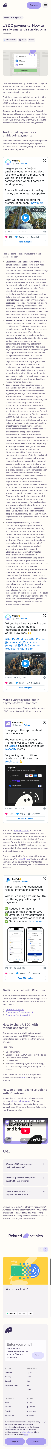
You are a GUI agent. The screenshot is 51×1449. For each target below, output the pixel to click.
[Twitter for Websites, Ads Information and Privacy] (44, 232)
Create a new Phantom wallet (19, 1012)
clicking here (27, 1432)
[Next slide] (45, 1249)
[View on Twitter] (44, 162)
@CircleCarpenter (29, 645)
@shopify (10, 749)
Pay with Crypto (21, 830)
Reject (15, 1441)
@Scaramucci (29, 642)
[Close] (45, 1422)
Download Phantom (15, 1009)
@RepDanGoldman (16, 639)
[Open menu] (45, 5)
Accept (36, 1441)
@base (13, 745)
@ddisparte (12, 648)
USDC (23, 1077)
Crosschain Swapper (21, 1101)
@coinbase (11, 761)
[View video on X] (25, 217)
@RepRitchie (37, 639)
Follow (24, 163)
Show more (37, 203)
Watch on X (38, 210)
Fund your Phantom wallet (18, 1015)
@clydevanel (13, 642)
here (26, 1435)
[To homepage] (9, 1330)
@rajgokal (11, 645)
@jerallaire (26, 648)
